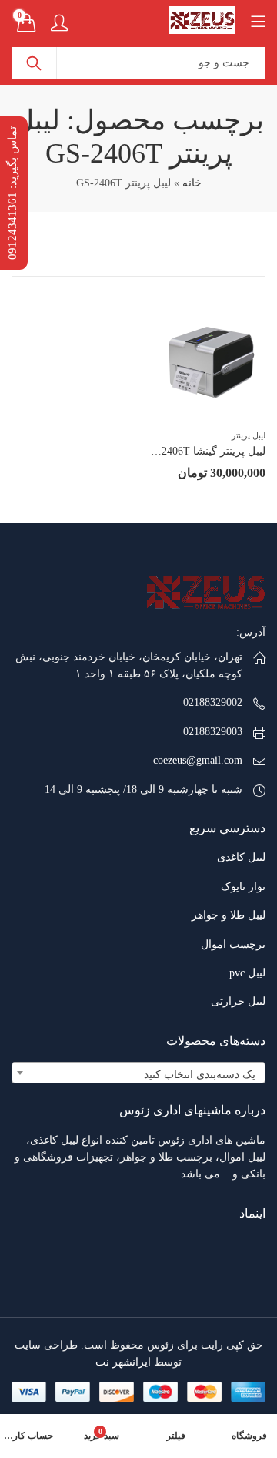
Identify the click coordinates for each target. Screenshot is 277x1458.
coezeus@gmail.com (197, 760)
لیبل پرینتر (248, 435)
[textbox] (138, 1075)
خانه (192, 183)
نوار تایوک (243, 886)
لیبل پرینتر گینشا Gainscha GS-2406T (183, 451)
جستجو (34, 63)
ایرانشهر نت (123, 1362)
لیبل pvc (247, 973)
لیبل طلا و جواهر (228, 915)
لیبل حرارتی (238, 1001)
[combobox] (138, 1072)
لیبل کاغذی (241, 857)
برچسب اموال (233, 944)
